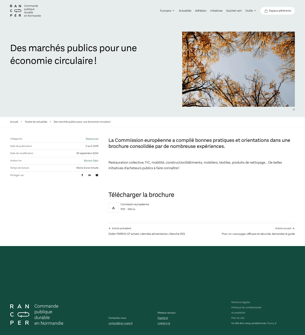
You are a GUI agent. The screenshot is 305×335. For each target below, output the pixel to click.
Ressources (92, 138)
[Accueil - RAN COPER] (25, 11)
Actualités (185, 11)
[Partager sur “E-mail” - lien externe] (97, 175)
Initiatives (216, 11)
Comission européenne (135, 204)
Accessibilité (238, 312)
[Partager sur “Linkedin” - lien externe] (89, 175)
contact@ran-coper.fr (120, 323)
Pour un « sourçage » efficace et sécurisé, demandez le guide (258, 231)
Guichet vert (234, 11)
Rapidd (161, 318)
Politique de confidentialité (246, 307)
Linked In (163, 323)
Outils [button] (249, 11)
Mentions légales (240, 302)
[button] (238, 69)
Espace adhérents (280, 11)
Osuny (270, 323)
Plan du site (237, 318)
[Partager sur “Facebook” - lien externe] (82, 175)
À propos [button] (165, 11)
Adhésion (201, 11)
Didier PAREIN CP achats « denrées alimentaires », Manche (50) (146, 231)
